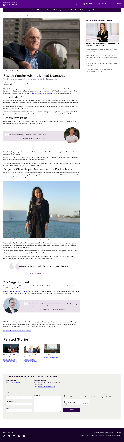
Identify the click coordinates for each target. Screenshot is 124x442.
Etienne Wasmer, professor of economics (17, 291)
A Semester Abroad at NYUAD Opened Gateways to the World (99, 70)
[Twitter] (4, 435)
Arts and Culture (37, 10)
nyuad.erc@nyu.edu (16, 382)
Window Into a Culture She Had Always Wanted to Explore (102, 64)
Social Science (19, 322)
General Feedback (105, 435)
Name (7, 395)
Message (37, 395)
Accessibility (116, 435)
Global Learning (85, 10)
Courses (6, 331)
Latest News (12, 15)
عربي (76, 4)
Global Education (15, 331)
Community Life (98, 10)
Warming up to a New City (31, 356)
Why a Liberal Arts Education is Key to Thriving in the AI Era (102, 44)
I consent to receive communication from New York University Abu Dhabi (88, 397)
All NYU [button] (89, 4)
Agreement (66, 395)
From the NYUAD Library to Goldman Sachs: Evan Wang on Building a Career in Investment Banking (101, 57)
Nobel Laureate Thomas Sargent (41, 93)
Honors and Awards (112, 10)
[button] (102, 4)
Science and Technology (53, 10)
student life (13, 362)
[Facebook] (9, 435)
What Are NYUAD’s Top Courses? (11, 356)
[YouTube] (14, 435)
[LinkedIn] (24, 435)
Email (7, 408)
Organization (9, 402)
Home (5, 15)
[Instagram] (19, 435)
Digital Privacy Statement (88, 435)
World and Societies (70, 10)
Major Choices (49, 355)
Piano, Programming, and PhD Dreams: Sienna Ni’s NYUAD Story (101, 51)
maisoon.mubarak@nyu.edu (46, 387)
